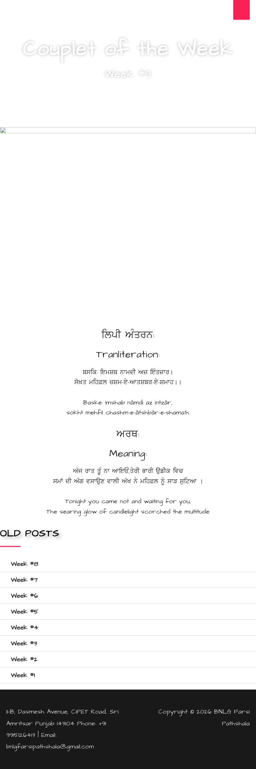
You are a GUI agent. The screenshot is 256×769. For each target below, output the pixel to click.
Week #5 (24, 611)
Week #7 (24, 580)
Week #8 (24, 564)
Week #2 (24, 659)
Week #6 (24, 595)
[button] (128, 564)
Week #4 (24, 627)
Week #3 (24, 643)
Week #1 (23, 675)
